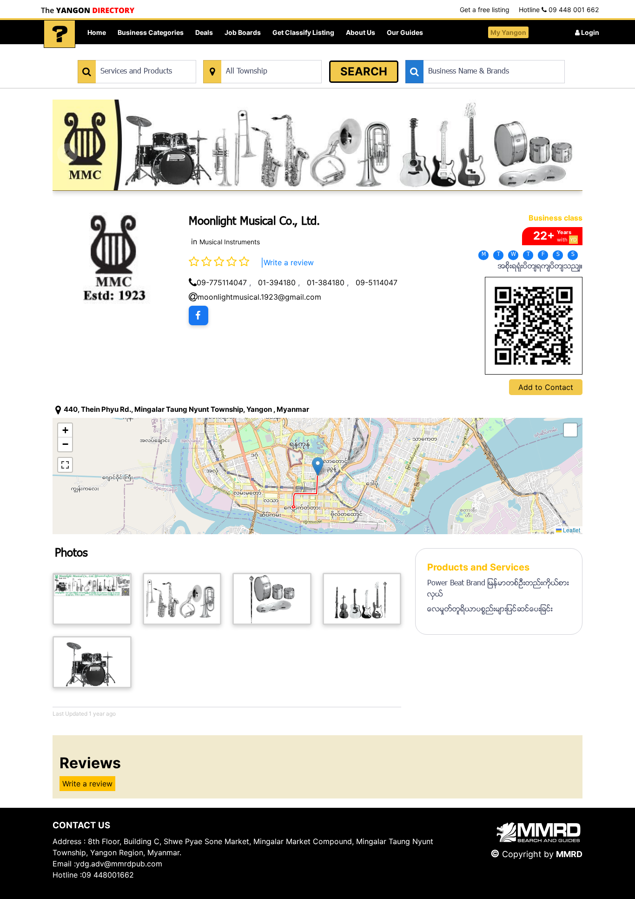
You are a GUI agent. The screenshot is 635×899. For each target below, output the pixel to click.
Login (589, 32)
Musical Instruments (229, 242)
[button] (318, 466)
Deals (204, 32)
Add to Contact (545, 387)
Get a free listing (484, 9)
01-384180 (325, 282)
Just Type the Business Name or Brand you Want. (475, 55)
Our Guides (405, 32)
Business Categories (151, 32)
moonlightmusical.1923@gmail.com (259, 297)
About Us (360, 32)
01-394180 (277, 282)
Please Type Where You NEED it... (251, 55)
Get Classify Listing (303, 32)
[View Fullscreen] (65, 465)
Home (96, 32)
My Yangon (508, 32)
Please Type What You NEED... (121, 55)
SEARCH (363, 71)
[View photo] (92, 599)
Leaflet (571, 530)
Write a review (289, 262)
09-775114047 (222, 282)
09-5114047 (376, 282)
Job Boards (243, 32)
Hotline (559, 9)
